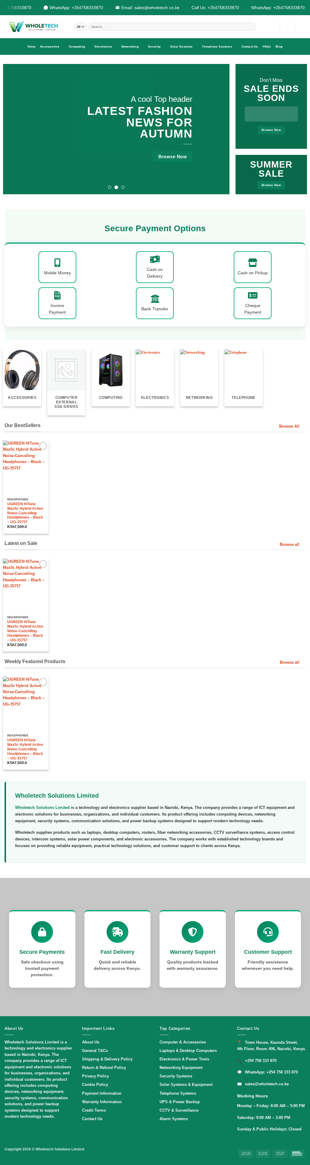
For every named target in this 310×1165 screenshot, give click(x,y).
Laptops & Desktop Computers (188, 1050)
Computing (77, 46)
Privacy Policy (95, 1076)
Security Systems (176, 1076)
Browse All (289, 426)
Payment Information (101, 1093)
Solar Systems (181, 46)
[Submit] (251, 26)
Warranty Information (102, 1102)
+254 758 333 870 (260, 1060)
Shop (31, 46)
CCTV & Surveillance (179, 1110)
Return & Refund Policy (104, 1067)
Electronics (103, 46)
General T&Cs (95, 1050)
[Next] (217, 129)
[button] (287, 26)
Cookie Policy (95, 1084)
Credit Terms (94, 1110)
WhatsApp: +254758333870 (73, 7)
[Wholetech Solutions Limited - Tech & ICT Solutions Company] (35, 26)
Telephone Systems (217, 46)
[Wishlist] (272, 26)
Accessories (49, 46)
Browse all (289, 544)
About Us (90, 1042)
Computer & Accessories (183, 1042)
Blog (278, 46)
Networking (130, 46)
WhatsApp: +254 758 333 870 (271, 1072)
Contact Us (250, 46)
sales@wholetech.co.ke (267, 1084)
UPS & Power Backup (180, 1102)
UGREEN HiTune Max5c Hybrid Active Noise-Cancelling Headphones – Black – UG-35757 (25, 513)
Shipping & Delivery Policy (107, 1059)
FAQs (267, 46)
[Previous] (15, 129)
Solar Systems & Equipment (186, 1084)
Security (154, 46)
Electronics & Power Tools (184, 1059)
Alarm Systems (174, 1119)
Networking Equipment (181, 1067)
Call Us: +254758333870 (212, 7)
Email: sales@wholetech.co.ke (147, 7)
